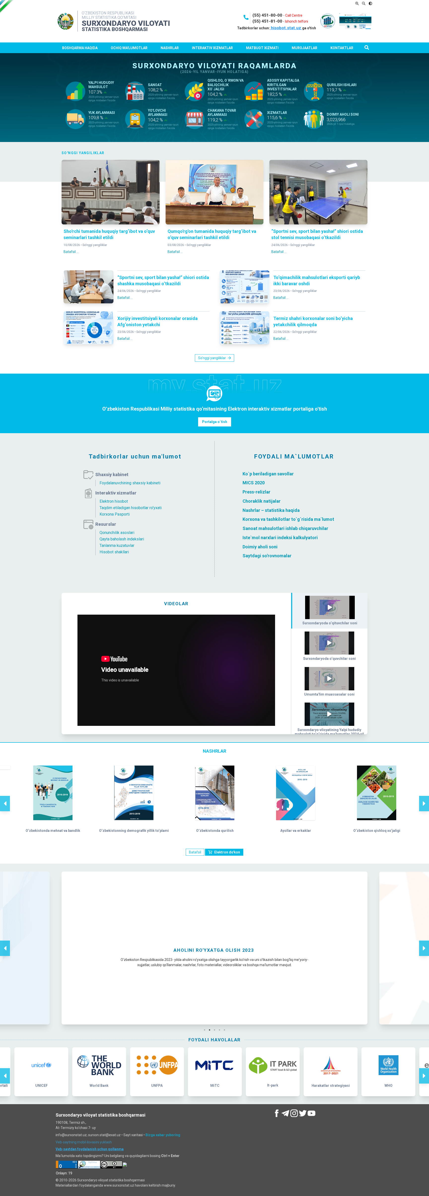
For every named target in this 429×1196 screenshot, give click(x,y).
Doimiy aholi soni (260, 546)
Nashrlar (170, 48)
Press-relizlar (256, 491)
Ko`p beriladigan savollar (268, 473)
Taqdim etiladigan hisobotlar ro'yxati (131, 507)
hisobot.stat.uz (286, 27)
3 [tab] (215, 1029)
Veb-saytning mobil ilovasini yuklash (84, 1142)
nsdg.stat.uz (214, 1005)
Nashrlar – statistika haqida (271, 510)
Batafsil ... (71, 252)
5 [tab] (225, 1029)
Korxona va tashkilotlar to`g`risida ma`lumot (288, 519)
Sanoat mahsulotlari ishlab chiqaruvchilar (285, 528)
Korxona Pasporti (115, 514)
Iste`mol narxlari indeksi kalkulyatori (280, 537)
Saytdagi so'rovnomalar (267, 555)
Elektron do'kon (227, 852)
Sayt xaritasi (133, 1135)
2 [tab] (210, 1029)
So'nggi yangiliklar (94, 245)
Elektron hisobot (114, 501)
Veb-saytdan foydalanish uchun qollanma (90, 1149)
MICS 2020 (254, 482)
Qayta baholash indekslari (122, 539)
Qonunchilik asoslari (117, 532)
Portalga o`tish (214, 422)
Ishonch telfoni (296, 21)
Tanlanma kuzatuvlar (117, 545)
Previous (5, 798)
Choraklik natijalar (262, 501)
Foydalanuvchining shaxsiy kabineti (130, 483)
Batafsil (195, 852)
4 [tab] (220, 1029)
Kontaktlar (341, 48)
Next (424, 798)
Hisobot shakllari (114, 552)
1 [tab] (205, 1029)
